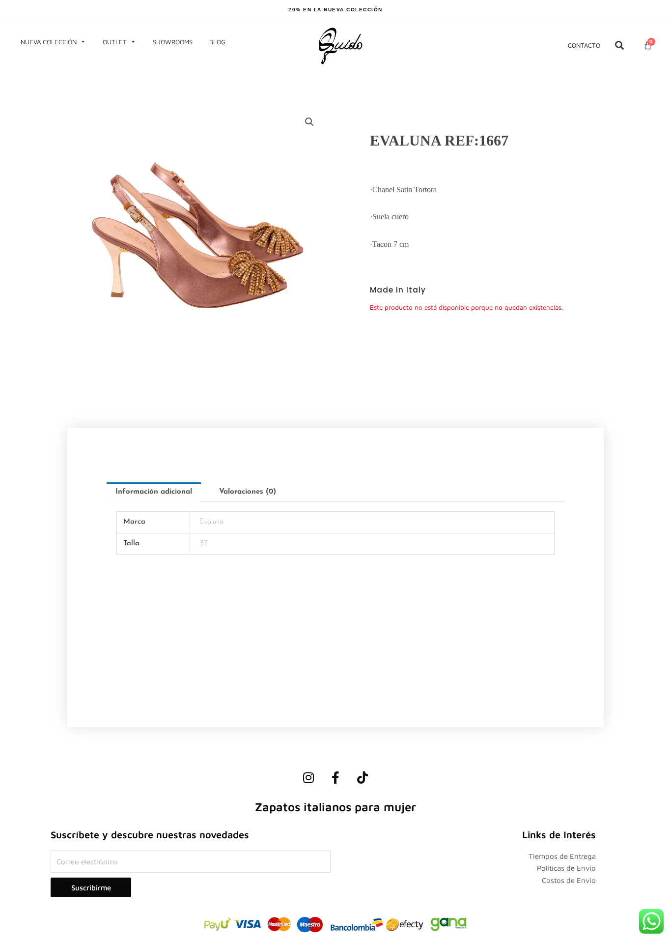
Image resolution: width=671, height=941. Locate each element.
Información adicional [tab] (153, 492)
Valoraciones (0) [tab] (247, 492)
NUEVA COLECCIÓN (49, 42)
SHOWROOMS (173, 42)
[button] (309, 122)
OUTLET (115, 42)
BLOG (217, 42)
